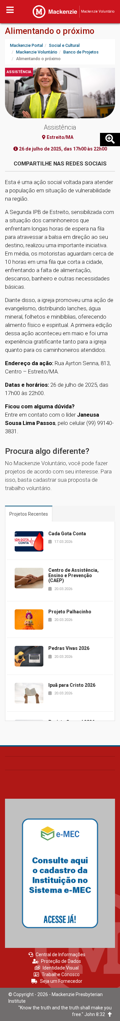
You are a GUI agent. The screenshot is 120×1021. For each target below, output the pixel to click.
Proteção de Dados (61, 961)
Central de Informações (60, 954)
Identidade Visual (61, 967)
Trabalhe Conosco (61, 974)
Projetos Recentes (28, 514)
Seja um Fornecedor (61, 981)
